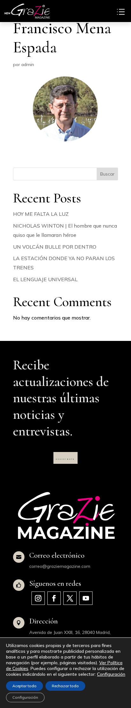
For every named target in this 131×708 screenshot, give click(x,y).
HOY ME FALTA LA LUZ (41, 214)
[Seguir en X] (70, 598)
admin (27, 64)
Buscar (107, 174)
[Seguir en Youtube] (86, 598)
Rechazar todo (65, 685)
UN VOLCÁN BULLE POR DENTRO (54, 247)
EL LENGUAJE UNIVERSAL (45, 279)
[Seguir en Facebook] (54, 598)
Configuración (111, 674)
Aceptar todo (24, 685)
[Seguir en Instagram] (38, 598)
